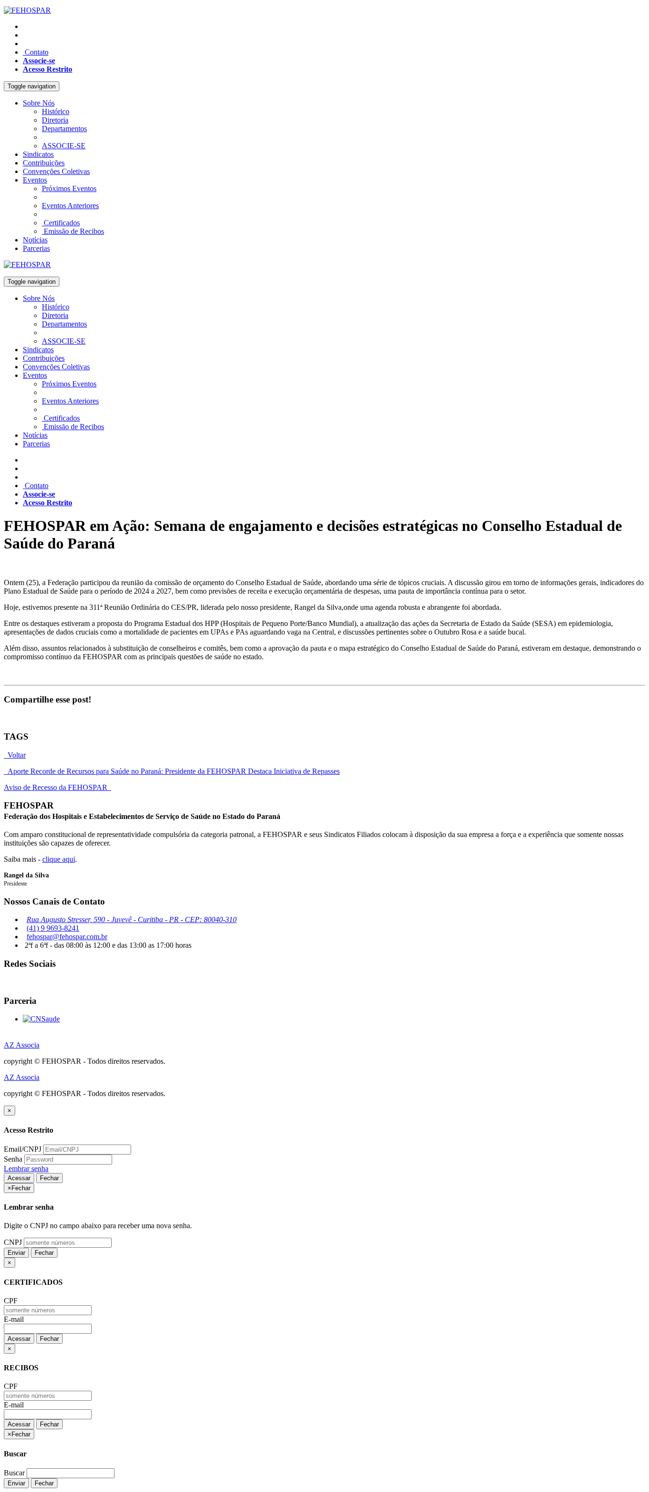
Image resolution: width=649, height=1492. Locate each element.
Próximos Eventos (69, 188)
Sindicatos (38, 154)
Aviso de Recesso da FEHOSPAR (57, 787)
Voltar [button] (15, 755)
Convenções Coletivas (56, 171)
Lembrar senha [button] (26, 1169)
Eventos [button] (35, 180)
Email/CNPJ (22, 1149)
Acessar (19, 1178)
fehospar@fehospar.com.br (67, 937)
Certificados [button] (61, 223)
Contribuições (44, 163)
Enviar (16, 1252)
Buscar (14, 1473)
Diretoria (55, 120)
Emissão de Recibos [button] (73, 231)
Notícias (35, 240)
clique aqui (58, 859)
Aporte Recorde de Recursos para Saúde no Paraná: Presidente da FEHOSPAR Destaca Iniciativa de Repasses (172, 771)
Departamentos (64, 129)
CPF (11, 1301)
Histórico (55, 111)
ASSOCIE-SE (64, 146)
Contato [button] (35, 52)
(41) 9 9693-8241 (53, 928)
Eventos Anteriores (70, 206)
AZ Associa (21, 1045)
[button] (39, 61)
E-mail (14, 1319)
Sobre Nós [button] (39, 103)
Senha (13, 1159)
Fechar (49, 1178)
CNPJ (13, 1242)
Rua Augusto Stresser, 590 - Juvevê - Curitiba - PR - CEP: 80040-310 (132, 919)
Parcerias (36, 248)
